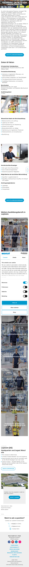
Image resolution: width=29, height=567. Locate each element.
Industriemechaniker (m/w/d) (14, 236)
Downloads (14, 551)
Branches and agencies (14, 552)
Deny (14, 312)
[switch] (25, 287)
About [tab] (23, 257)
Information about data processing (14, 564)
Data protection (14, 563)
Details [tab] (14, 257)
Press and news (15, 549)
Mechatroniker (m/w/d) (14, 379)
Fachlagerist (14, 410)
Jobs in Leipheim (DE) (8, 468)
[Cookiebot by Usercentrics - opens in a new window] (20, 253)
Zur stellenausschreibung (14, 54)
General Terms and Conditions (14, 561)
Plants (14, 554)
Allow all (14, 302)
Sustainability (14, 547)
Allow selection (15, 307)
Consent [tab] (5, 257)
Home (2, 514)
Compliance (14, 545)
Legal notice (14, 559)
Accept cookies (14, 497)
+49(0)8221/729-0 (16, 523)
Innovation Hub (14, 556)
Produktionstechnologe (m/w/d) (14, 357)
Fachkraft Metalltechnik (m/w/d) (14, 334)
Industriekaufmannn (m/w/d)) (14, 221)
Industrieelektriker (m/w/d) (14, 398)
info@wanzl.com (15, 526)
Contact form (15, 528)
